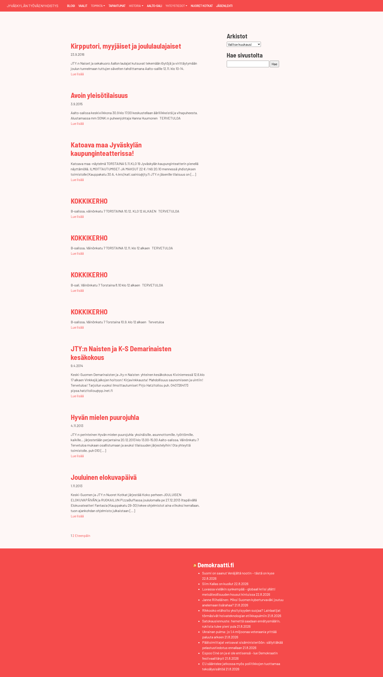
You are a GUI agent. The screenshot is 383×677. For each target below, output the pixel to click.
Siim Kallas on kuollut (217, 584)
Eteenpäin (82, 535)
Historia (135, 6)
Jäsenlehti (224, 6)
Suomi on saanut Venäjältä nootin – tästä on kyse (238, 573)
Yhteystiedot (175, 6)
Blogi (71, 6)
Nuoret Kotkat (202, 6)
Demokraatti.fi (216, 565)
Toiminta (97, 6)
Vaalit (82, 6)
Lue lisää (77, 74)
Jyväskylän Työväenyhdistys (32, 6)
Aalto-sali (154, 6)
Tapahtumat (117, 6)
